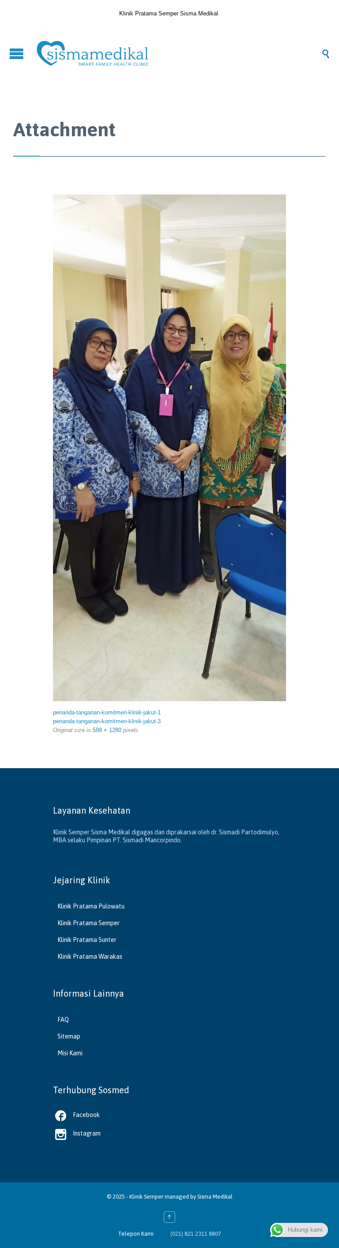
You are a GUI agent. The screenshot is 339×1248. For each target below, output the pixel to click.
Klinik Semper (146, 1196)
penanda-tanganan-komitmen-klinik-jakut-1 (107, 712)
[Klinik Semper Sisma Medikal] (178, 53)
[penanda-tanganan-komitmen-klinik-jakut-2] (169, 447)
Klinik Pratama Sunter (87, 939)
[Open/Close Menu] (17, 53)
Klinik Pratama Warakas (89, 956)
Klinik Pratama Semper (88, 923)
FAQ (63, 1019)
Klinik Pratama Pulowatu (90, 906)
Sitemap (68, 1036)
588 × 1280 (107, 730)
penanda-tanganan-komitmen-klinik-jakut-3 (107, 721)
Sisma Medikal (215, 1196)
